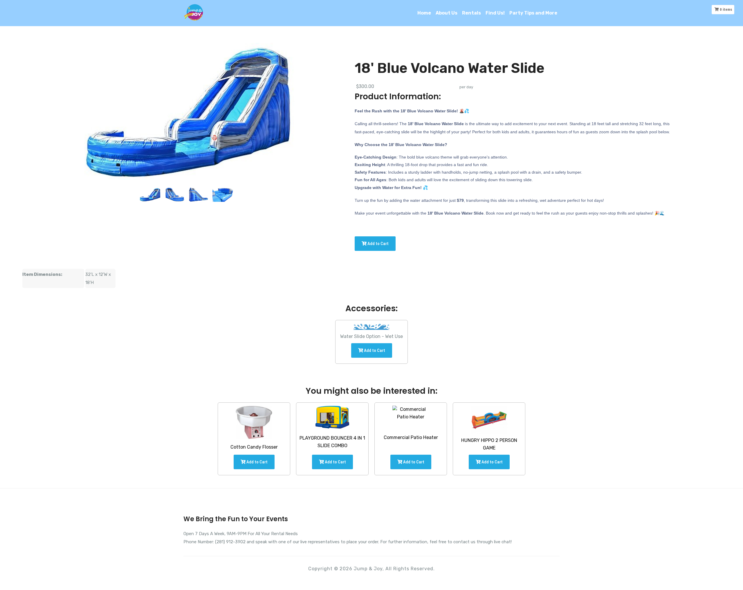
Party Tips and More (533, 13)
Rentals (471, 13)
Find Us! (495, 13)
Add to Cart (378, 243)
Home (424, 13)
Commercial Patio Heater (411, 437)
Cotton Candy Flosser (254, 447)
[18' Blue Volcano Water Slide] (150, 194)
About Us (446, 13)
